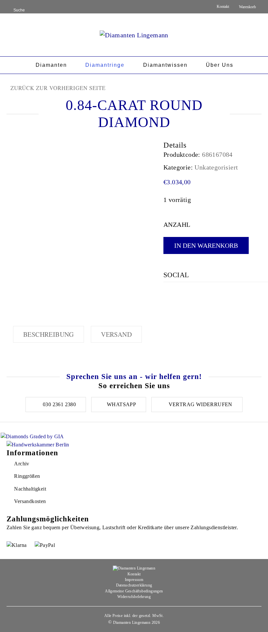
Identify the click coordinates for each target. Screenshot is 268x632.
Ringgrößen (27, 476)
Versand (116, 334)
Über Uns (219, 65)
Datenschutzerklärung (134, 585)
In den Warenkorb (206, 245)
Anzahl (176, 224)
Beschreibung (48, 334)
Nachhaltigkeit (30, 489)
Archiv (21, 463)
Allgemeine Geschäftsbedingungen (134, 591)
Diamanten (51, 65)
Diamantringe (105, 65)
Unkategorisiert (216, 167)
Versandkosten (30, 501)
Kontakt (223, 6)
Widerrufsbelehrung (134, 596)
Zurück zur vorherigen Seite (58, 88)
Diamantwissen (165, 65)
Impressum (134, 579)
